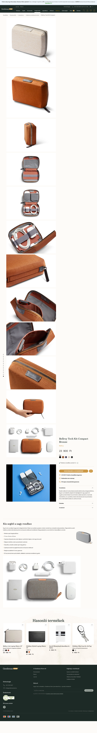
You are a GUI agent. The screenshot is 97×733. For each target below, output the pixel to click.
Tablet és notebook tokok (32, 15)
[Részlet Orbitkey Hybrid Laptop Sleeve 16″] (37, 634)
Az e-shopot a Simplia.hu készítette (75, 711)
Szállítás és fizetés (71, 679)
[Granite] (75, 650)
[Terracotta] (29, 652)
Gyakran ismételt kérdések (73, 672)
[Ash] (4, 650)
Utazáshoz (21, 15)
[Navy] (66, 457)
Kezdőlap (5, 15)
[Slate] (72, 457)
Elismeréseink (36, 672)
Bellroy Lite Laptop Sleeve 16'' (12, 646)
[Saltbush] (69, 457)
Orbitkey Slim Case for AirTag (81, 646)
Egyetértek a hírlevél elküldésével (48, 693)
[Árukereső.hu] (8, 697)
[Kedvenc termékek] (91, 10)
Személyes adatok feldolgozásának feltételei (54, 693)
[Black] (60, 457)
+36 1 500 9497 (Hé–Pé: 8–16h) (81, 6)
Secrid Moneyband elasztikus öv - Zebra (59, 647)
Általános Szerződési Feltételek (74, 676)
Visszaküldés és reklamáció (73, 674)
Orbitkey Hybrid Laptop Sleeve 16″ (36, 647)
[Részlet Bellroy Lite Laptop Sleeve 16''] (14, 634)
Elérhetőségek (67, 6)
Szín (60, 455)
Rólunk (21, 6)
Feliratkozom (88, 690)
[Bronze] (63, 457)
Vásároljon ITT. (48, 3)
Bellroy (61, 446)
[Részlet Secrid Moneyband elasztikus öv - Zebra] (60, 634)
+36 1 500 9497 (9, 685)
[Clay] (8, 650)
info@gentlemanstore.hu (11, 688)
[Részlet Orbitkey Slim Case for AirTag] (83, 634)
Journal (17, 6)
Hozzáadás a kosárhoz (73, 471)
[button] (91, 471)
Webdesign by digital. (88, 711)
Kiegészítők (13, 15)
